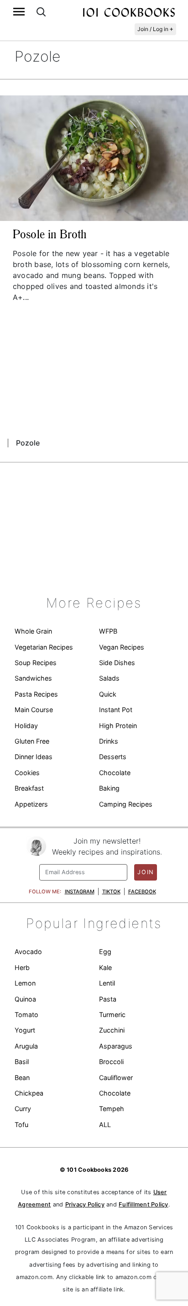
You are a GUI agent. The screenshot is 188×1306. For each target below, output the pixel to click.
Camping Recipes (125, 804)
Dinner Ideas (33, 757)
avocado (28, 951)
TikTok (111, 891)
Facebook (142, 891)
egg (105, 951)
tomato (26, 1014)
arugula (26, 1046)
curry (23, 1108)
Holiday (26, 725)
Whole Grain (33, 631)
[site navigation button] (19, 12)
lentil (107, 983)
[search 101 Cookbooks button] (41, 12)
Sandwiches (33, 678)
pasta (107, 999)
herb (22, 967)
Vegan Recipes (121, 647)
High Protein (118, 725)
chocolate (115, 1093)
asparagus (115, 1046)
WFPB (108, 631)
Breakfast (29, 788)
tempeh (111, 1108)
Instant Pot (115, 709)
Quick (107, 694)
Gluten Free (32, 741)
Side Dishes (117, 662)
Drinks (108, 741)
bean (22, 1077)
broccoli (111, 1061)
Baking (109, 788)
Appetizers (31, 804)
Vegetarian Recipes (44, 647)
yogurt (25, 1030)
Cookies (27, 772)
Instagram (79, 891)
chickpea (29, 1093)
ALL (105, 1124)
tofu (21, 1124)
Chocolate (115, 772)
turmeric (112, 1014)
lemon (25, 983)
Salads (109, 678)
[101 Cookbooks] (128, 12)
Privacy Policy (84, 1204)
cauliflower (116, 1077)
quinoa (25, 999)
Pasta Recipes (36, 694)
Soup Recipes (36, 662)
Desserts (112, 757)
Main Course (34, 709)
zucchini (112, 1030)
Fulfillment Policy (143, 1204)
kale (105, 967)
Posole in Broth (49, 234)
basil (22, 1061)
